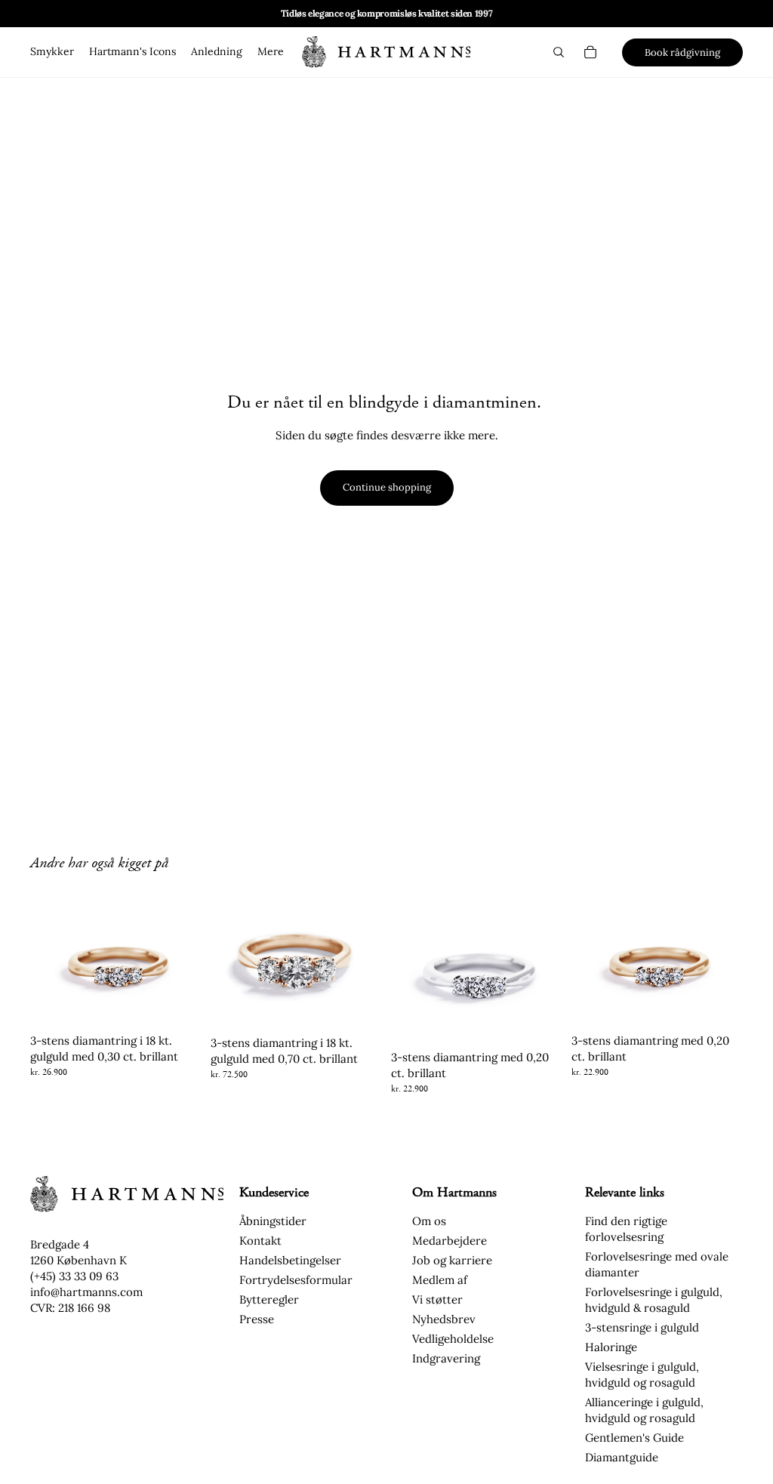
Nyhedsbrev (444, 1319)
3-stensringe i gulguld (642, 1327)
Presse (256, 1319)
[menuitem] (270, 52)
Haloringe (611, 1347)
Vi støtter (437, 1299)
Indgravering (446, 1358)
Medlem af (439, 1280)
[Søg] (558, 52)
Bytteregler (269, 1299)
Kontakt (260, 1240)
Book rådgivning (682, 52)
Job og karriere (452, 1260)
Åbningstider (272, 1221)
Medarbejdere (449, 1240)
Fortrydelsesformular (296, 1280)
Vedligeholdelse (453, 1339)
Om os (429, 1221)
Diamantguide (621, 1457)
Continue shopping (387, 487)
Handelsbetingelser (290, 1260)
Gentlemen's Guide (634, 1437)
